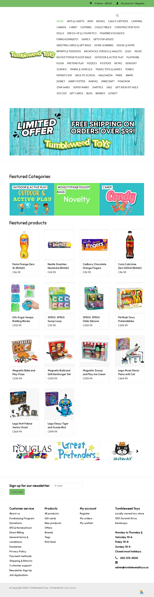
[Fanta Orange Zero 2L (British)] (24, 244)
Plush (60, 63)
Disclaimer (15, 546)
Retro (118, 63)
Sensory (131, 63)
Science (62, 69)
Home (60, 21)
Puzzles (92, 63)
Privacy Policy (17, 551)
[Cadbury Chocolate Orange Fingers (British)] (94, 244)
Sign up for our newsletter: (29, 486)
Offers (48, 527)
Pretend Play (75, 63)
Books (100, 21)
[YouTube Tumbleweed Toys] (135, 486)
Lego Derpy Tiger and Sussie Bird (58, 425)
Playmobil (133, 57)
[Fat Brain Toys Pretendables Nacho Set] (130, 297)
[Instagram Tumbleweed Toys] (142, 486)
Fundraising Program (21, 518)
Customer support (20, 565)
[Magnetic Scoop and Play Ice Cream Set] (94, 350)
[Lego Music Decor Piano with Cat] (130, 350)
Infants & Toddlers (69, 51)
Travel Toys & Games (109, 69)
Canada (61, 27)
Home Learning (103, 45)
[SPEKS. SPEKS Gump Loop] (59, 297)
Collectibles (103, 27)
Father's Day (64, 75)
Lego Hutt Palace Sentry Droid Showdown (22, 425)
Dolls (60, 33)
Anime (129, 75)
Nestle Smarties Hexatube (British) (58, 266)
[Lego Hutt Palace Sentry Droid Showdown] (24, 404)
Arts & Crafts (75, 21)
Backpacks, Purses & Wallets (103, 51)
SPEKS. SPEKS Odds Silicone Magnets (91, 319)
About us (14, 513)
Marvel (93, 81)
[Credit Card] (141, 592)
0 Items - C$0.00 (103, 3)
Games (86, 39)
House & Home (126, 45)
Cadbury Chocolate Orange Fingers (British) (94, 266)
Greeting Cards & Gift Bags (74, 45)
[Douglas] (32, 451)
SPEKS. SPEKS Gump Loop (56, 319)
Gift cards (76, 93)
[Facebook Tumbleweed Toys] (128, 486)
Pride (119, 75)
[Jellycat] (122, 451)
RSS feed (50, 541)
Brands (100, 93)
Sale (109, 87)
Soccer (61, 93)
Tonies (129, 69)
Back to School (85, 75)
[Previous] (16, 451)
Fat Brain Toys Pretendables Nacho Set (126, 319)
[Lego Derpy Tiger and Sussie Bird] (59, 404)
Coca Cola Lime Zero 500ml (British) (130, 266)
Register (85, 513)
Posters (105, 63)
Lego (128, 51)
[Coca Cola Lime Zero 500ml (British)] (130, 244)
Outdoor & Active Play (109, 57)
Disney (61, 81)
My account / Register (132, 3)
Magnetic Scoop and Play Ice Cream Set (94, 372)
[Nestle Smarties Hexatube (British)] (59, 244)
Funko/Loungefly (67, 39)
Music (138, 51)
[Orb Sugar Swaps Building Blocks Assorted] (24, 297)
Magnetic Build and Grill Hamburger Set (59, 372)
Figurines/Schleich (112, 33)
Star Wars (63, 87)
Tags (47, 537)
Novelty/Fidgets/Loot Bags (74, 57)
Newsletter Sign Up (20, 570)
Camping (136, 21)
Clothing (85, 27)
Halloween (105, 75)
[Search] (117, 16)
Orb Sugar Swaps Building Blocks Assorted (22, 319)
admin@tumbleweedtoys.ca (131, 567)
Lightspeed (70, 587)
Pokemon (124, 81)
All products (52, 513)
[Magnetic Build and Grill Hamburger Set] (59, 350)
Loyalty (112, 93)
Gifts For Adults (103, 39)
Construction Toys (127, 27)
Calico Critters (118, 21)
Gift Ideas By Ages (126, 87)
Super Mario (81, 87)
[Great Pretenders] (77, 451)
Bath (90, 21)
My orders (86, 518)
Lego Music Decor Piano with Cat (128, 372)
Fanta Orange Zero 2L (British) (23, 266)
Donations (15, 523)
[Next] (137, 451)
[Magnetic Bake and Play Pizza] (24, 350)
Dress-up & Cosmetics (82, 33)
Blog (89, 93)
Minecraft (108, 81)
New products (53, 523)
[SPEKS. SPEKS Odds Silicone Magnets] (94, 297)
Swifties (97, 87)
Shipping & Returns (20, 560)
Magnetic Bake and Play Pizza (23, 372)
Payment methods (20, 556)
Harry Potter (76, 81)
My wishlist (86, 523)
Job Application (18, 575)
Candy (73, 27)
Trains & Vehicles (81, 69)
